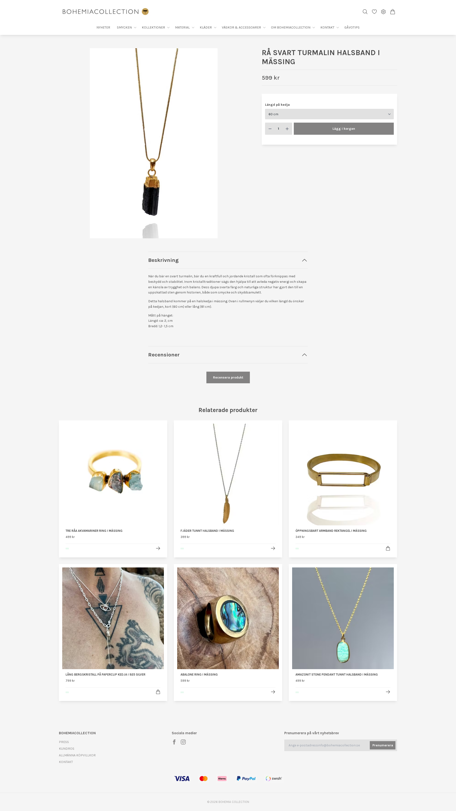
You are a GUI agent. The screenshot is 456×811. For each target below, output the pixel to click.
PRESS (64, 742)
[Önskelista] (374, 12)
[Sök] (365, 12)
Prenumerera (382, 745)
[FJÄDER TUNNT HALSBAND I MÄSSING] (273, 548)
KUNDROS (66, 749)
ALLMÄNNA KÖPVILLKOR (77, 755)
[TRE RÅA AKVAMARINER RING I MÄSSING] (158, 548)
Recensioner (164, 354)
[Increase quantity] (287, 128)
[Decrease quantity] (270, 128)
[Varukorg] (392, 12)
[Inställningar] (383, 12)
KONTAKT (66, 762)
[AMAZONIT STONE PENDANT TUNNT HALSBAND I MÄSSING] (387, 691)
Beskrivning (163, 260)
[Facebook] (174, 741)
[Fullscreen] (153, 143)
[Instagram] (183, 741)
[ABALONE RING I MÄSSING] (273, 691)
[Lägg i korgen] (387, 548)
